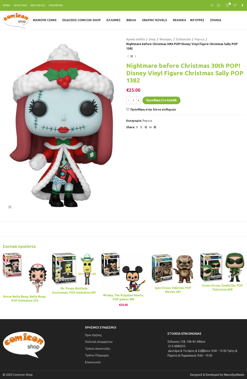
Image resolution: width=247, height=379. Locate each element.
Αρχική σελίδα (135, 39)
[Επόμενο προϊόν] (135, 56)
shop (152, 39)
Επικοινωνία (93, 362)
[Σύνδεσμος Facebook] (242, 5)
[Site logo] (16, 20)
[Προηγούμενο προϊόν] (128, 56)
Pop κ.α (199, 39)
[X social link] (141, 127)
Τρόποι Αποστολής (97, 348)
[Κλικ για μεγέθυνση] (9, 206)
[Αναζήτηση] (211, 5)
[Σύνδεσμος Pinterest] (146, 127)
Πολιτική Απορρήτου (98, 341)
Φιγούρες (165, 39)
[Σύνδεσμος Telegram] (155, 127)
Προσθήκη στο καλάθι (161, 100)
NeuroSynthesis (234, 374)
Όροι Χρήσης (93, 335)
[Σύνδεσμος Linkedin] (150, 127)
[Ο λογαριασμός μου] (218, 5)
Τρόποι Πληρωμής (97, 355)
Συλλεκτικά (183, 39)
